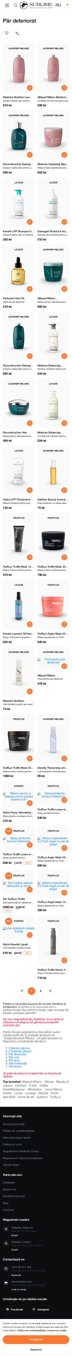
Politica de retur (12, 1144)
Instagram (43, 1310)
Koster (7, 1093)
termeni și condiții (57, 1331)
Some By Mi (26, 1097)
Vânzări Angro (11, 1165)
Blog (5, 1203)
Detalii (14, 1235)
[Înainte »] (50, 991)
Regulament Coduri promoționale (22, 1158)
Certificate (9, 1183)
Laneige (30, 1093)
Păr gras (14, 1060)
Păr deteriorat (17, 1054)
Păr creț (14, 1057)
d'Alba (44, 1085)
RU (58, 5)
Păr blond (15, 1066)
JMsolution (34, 1089)
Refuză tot (35, 1350)
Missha (43, 1093)
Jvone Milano (53, 1089)
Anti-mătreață (18, 1063)
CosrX (33, 1085)
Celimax (20, 1085)
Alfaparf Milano (32, 1082)
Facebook (16, 1310)
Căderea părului (19, 1048)
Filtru (7, 33)
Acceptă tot (36, 1339)
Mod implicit (17, 33)
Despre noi (9, 1189)
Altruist (48, 1082)
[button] (16, 5)
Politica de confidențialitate (19, 1131)
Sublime (42, 1097)
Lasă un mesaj (18, 1289)
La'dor (18, 1093)
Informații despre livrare (17, 1138)
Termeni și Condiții (13, 1124)
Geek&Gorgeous (14, 1089)
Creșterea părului (20, 1051)
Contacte (8, 1210)
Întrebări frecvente (14, 1196)
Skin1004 (9, 1097)
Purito (54, 1093)
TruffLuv (55, 1097)
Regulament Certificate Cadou (21, 1151)
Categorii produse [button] (7, 5)
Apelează (16, 1275)
